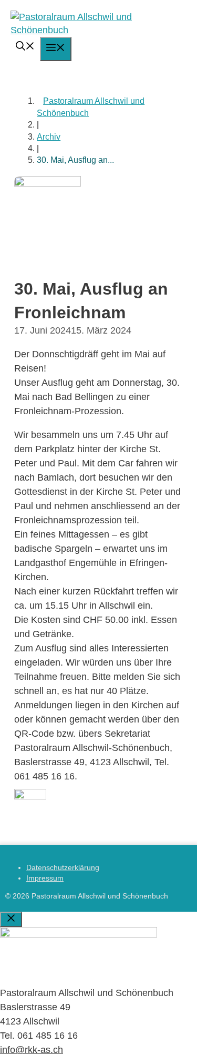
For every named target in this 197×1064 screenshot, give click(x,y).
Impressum (45, 878)
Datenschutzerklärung (62, 867)
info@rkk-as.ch (31, 1050)
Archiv (48, 136)
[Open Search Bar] (25, 47)
